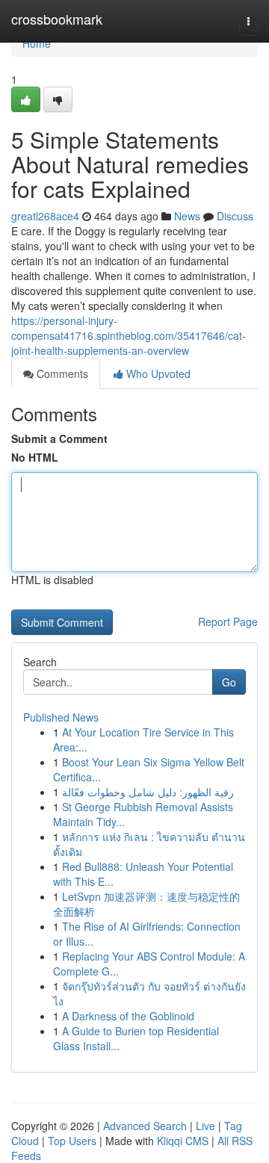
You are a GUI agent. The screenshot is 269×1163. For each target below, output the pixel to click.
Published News (61, 717)
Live (205, 1125)
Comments (61, 373)
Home (36, 43)
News (187, 215)
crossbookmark (56, 18)
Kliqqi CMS (182, 1140)
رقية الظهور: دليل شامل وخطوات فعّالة (148, 791)
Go (229, 681)
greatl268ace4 (45, 215)
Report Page (228, 621)
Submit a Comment (59, 438)
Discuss (235, 215)
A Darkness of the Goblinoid (128, 1015)
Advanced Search (145, 1125)
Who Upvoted (157, 373)
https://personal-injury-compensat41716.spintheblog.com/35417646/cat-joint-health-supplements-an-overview (128, 335)
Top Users (72, 1140)
